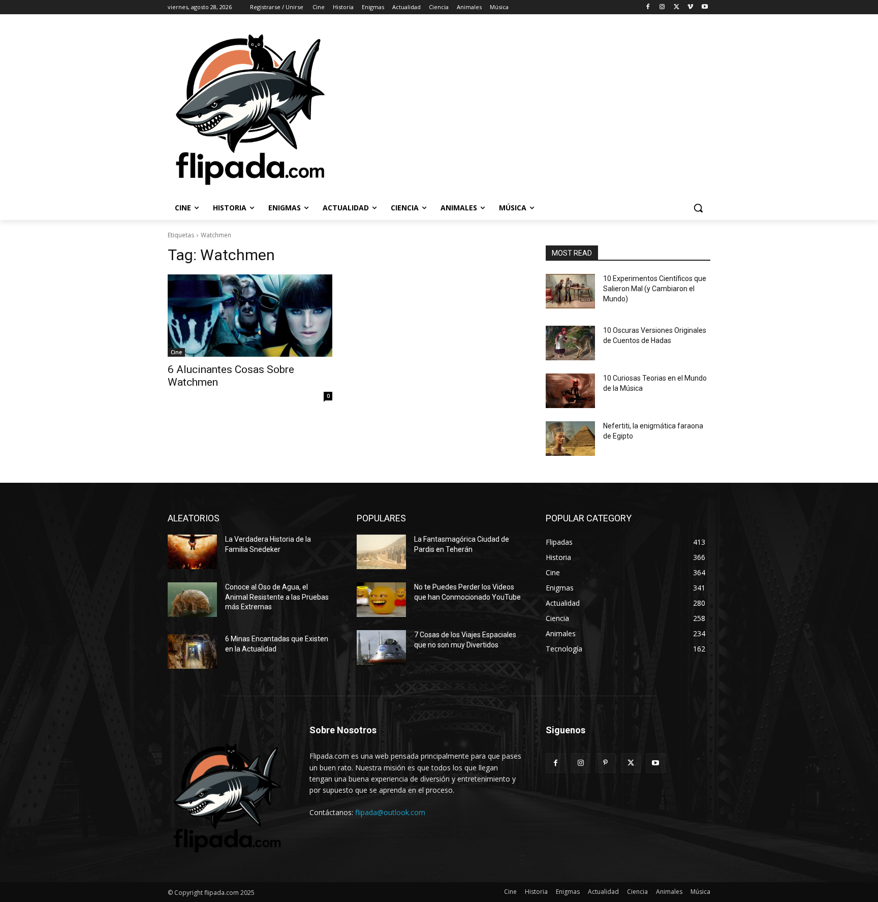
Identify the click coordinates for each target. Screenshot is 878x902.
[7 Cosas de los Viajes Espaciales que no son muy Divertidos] (381, 647)
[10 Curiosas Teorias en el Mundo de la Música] (570, 391)
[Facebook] (648, 7)
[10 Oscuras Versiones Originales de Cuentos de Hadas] (570, 343)
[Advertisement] (576, 108)
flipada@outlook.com (390, 812)
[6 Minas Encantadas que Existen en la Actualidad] (192, 651)
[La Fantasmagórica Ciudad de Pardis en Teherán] (381, 552)
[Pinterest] (605, 763)
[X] (676, 7)
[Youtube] (704, 7)
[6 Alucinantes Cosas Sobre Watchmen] (250, 315)
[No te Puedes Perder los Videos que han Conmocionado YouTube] (381, 599)
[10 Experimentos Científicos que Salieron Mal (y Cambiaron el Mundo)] (570, 291)
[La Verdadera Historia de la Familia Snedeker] (192, 552)
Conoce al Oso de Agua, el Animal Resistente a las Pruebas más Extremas (277, 597)
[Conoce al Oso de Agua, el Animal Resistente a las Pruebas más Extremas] (192, 599)
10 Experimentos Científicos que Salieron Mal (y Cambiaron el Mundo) (654, 288)
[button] (698, 208)
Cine (176, 352)
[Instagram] (662, 7)
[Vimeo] (690, 7)
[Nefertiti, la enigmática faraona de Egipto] (570, 438)
